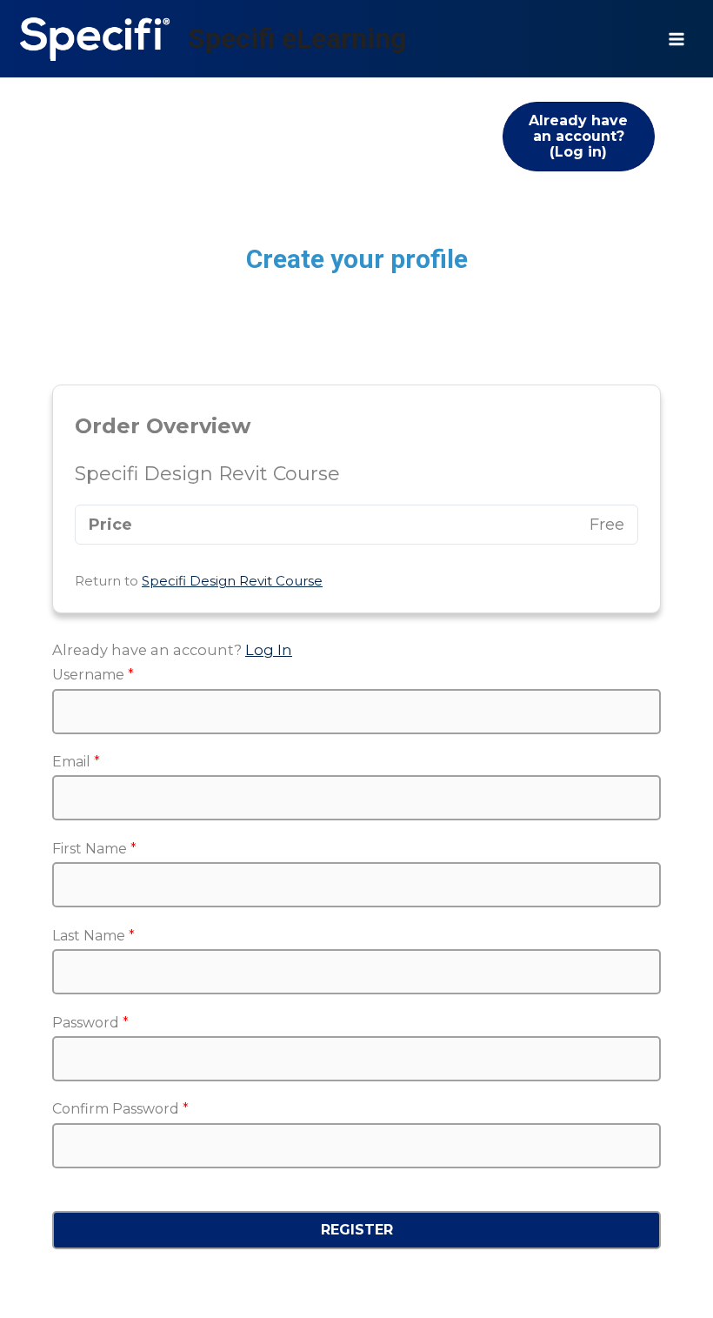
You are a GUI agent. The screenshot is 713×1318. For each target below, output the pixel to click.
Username (93, 674)
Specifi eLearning (297, 38)
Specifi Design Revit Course (232, 580)
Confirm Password (120, 1109)
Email (76, 761)
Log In (268, 650)
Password (90, 1022)
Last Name (93, 935)
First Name (94, 848)
